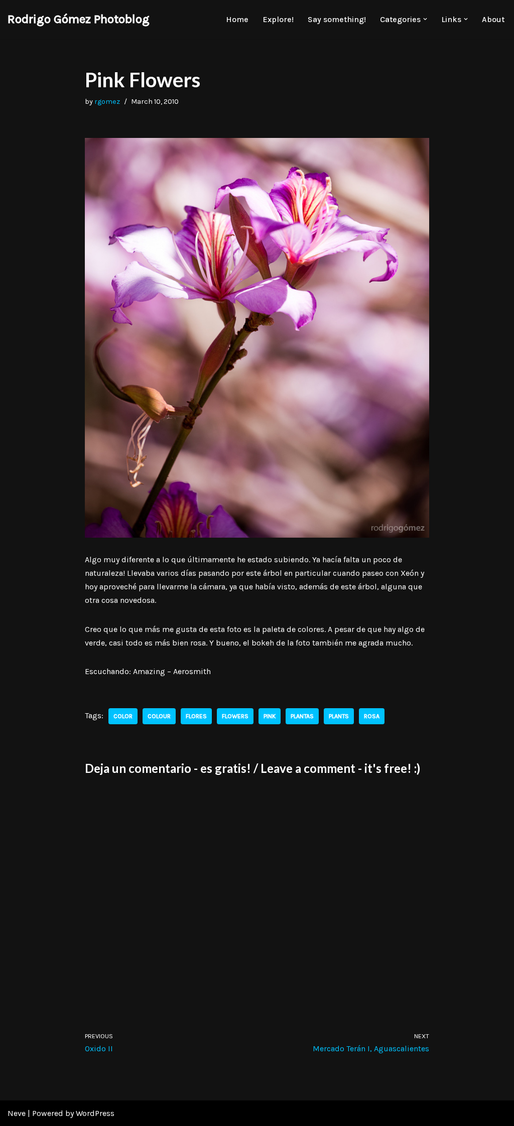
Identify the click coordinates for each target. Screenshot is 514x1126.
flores (196, 716)
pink (270, 716)
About (493, 19)
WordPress (95, 1113)
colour (159, 716)
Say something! (337, 19)
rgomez (107, 101)
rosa (371, 716)
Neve (17, 1113)
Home (237, 19)
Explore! (278, 19)
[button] (425, 19)
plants (339, 716)
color (123, 716)
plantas (302, 716)
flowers (235, 716)
